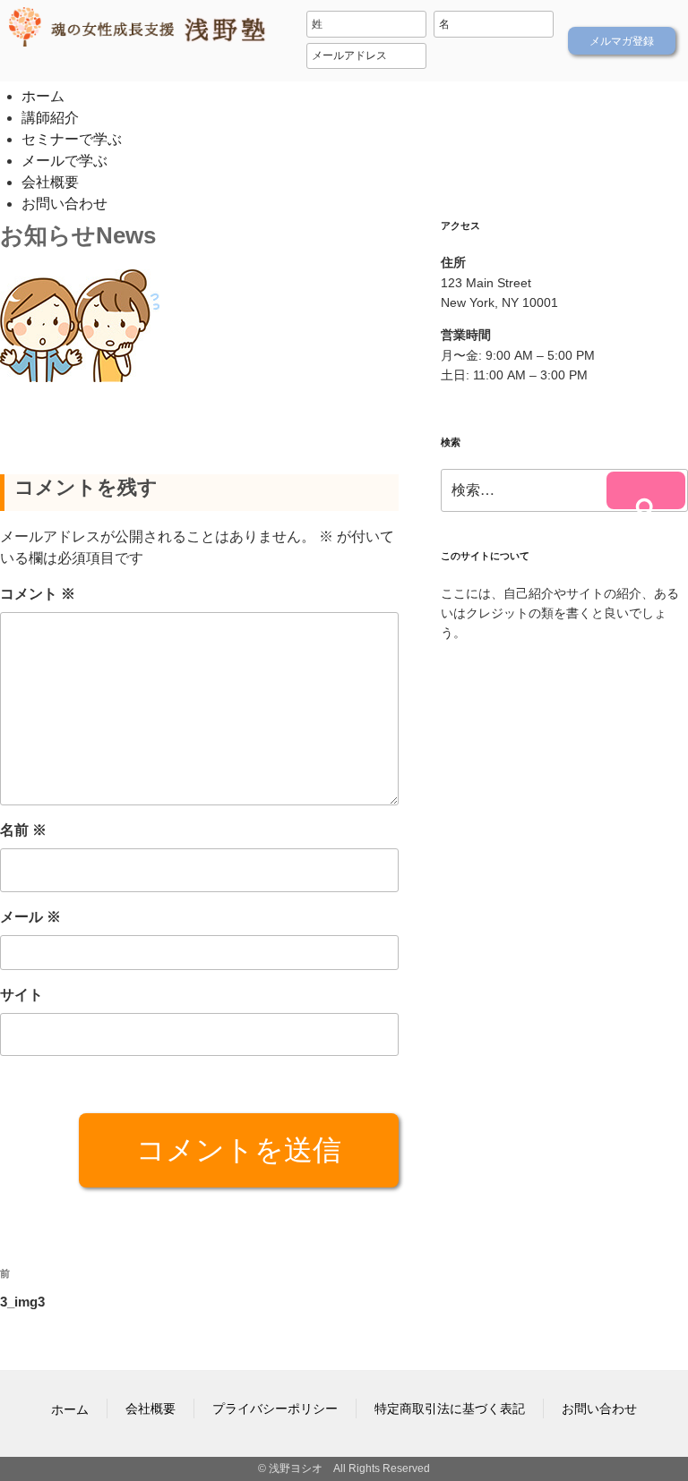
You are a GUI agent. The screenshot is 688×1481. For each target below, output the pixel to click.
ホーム (43, 96)
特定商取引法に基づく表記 (449, 1408)
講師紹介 (50, 117)
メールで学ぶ (65, 160)
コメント (37, 593)
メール (30, 916)
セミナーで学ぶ (72, 139)
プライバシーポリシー (275, 1408)
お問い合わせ (65, 203)
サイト (21, 994)
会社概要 (50, 182)
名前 (23, 830)
